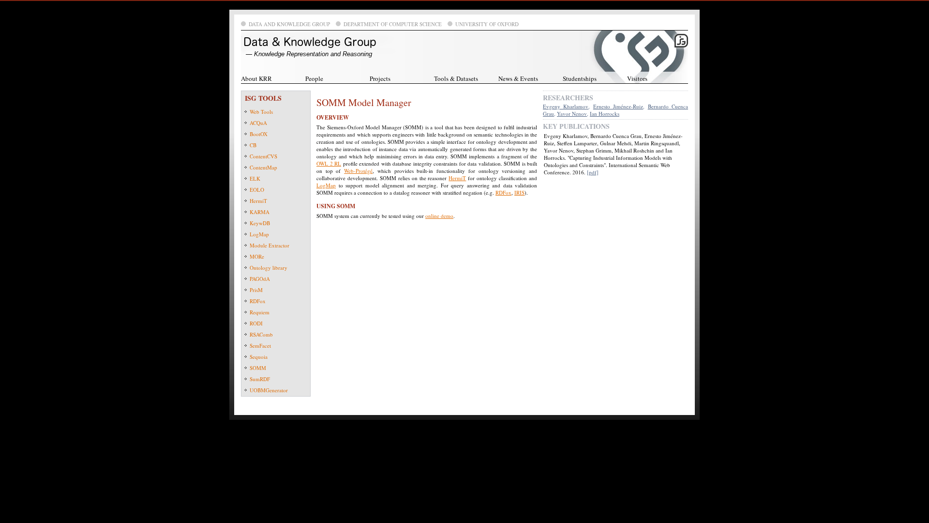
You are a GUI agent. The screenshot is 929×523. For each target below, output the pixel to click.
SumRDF (260, 379)
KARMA (260, 211)
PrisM (256, 289)
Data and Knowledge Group (289, 24)
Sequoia (259, 356)
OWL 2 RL (328, 163)
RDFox (258, 301)
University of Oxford (487, 24)
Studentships (580, 78)
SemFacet (260, 345)
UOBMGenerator (269, 390)
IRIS (519, 192)
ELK (255, 178)
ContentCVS (263, 156)
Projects (380, 78)
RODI (256, 323)
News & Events (518, 78)
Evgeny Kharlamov (565, 106)
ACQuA (258, 122)
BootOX (259, 134)
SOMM (258, 367)
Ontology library (268, 267)
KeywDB (260, 223)
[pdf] (593, 172)
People (314, 78)
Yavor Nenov (572, 113)
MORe (257, 256)
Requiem (260, 312)
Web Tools (261, 111)
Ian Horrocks (604, 113)
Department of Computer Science (393, 24)
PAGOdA (260, 278)
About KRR (256, 78)
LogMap (259, 234)
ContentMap (263, 167)
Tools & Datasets (456, 78)
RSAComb (261, 334)
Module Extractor (269, 245)
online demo (439, 215)
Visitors (637, 78)
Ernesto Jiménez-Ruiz (618, 106)
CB (253, 145)
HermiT (258, 200)
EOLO (257, 189)
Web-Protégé (358, 170)
